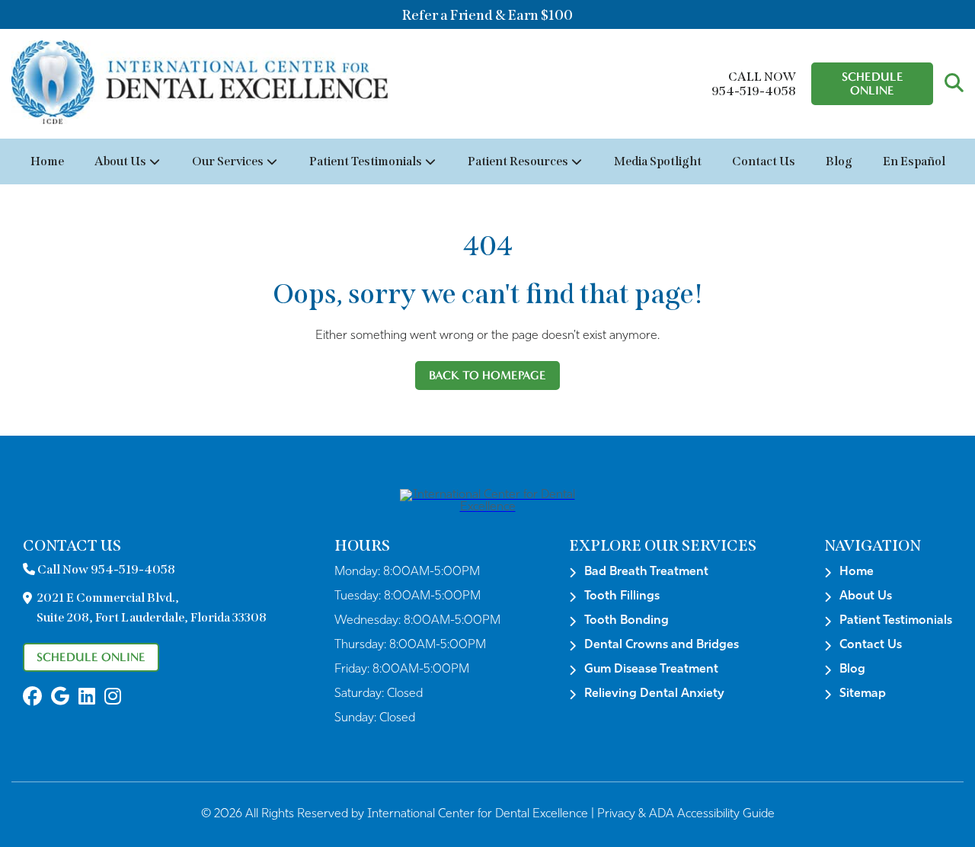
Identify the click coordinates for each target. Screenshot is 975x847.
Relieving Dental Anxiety (654, 694)
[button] (954, 83)
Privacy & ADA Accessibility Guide (686, 814)
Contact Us (763, 161)
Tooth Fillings (622, 596)
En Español (914, 161)
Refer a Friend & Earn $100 (487, 15)
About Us (120, 161)
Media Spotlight (658, 161)
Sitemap (862, 694)
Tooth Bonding (626, 621)
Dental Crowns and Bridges (661, 645)
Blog (839, 161)
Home (47, 161)
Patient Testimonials (365, 161)
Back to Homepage (487, 375)
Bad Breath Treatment (646, 572)
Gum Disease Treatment (651, 669)
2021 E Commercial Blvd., (152, 607)
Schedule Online (872, 83)
